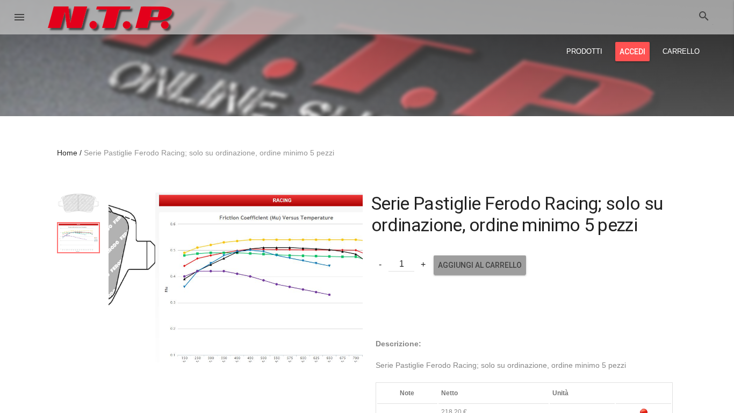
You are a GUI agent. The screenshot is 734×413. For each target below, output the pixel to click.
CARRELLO (681, 51)
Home (67, 152)
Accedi (632, 51)
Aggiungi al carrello (480, 265)
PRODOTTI (584, 51)
